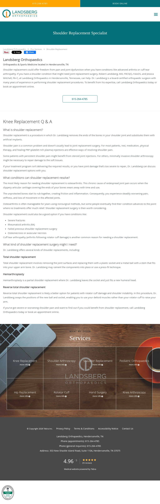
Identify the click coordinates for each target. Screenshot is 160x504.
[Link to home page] (19, 14)
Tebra (93, 469)
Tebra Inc (48, 428)
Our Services (36, 49)
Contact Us (127, 428)
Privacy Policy (63, 428)
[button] (80, 98)
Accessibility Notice (108, 428)
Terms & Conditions (84, 428)
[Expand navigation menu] (155, 14)
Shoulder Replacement (56, 49)
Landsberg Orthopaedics (14, 49)
